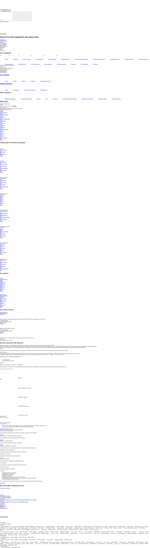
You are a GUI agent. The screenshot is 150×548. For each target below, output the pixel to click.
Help (5, 495)
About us (2, 495)
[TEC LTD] (58, 491)
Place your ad (3, 70)
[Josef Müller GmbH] (121, 491)
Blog (28, 499)
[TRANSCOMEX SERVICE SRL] (4, 491)
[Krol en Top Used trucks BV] (22, 493)
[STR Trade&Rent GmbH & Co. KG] (94, 491)
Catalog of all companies (5, 488)
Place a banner (18, 501)
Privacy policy (11, 499)
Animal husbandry (6, 83)
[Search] (22, 16)
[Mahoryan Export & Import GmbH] (112, 491)
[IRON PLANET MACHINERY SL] (4, 493)
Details (1, 439)
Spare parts (4, 101)
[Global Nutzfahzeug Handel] (31, 491)
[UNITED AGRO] (31, 493)
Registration (2, 483)
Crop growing (4, 75)
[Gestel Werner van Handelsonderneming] (76, 491)
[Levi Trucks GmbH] (130, 491)
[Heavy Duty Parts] (22, 491)
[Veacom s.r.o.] (67, 491)
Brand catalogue (33, 499)
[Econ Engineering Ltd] (85, 491)
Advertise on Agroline (4, 501)
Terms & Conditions (4, 499)
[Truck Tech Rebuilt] (13, 491)
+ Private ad (2, 428)
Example (2, 434)
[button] (75, 27)
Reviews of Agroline (23, 499)
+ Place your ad (3, 423)
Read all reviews (3, 312)
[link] (75, 66)
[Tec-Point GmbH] (49, 491)
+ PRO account (8, 428)
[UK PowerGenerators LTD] (40, 491)
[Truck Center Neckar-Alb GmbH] (139, 491)
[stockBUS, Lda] (103, 491)
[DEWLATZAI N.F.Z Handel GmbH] (13, 493)
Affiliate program (25, 501)
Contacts (8, 495)
